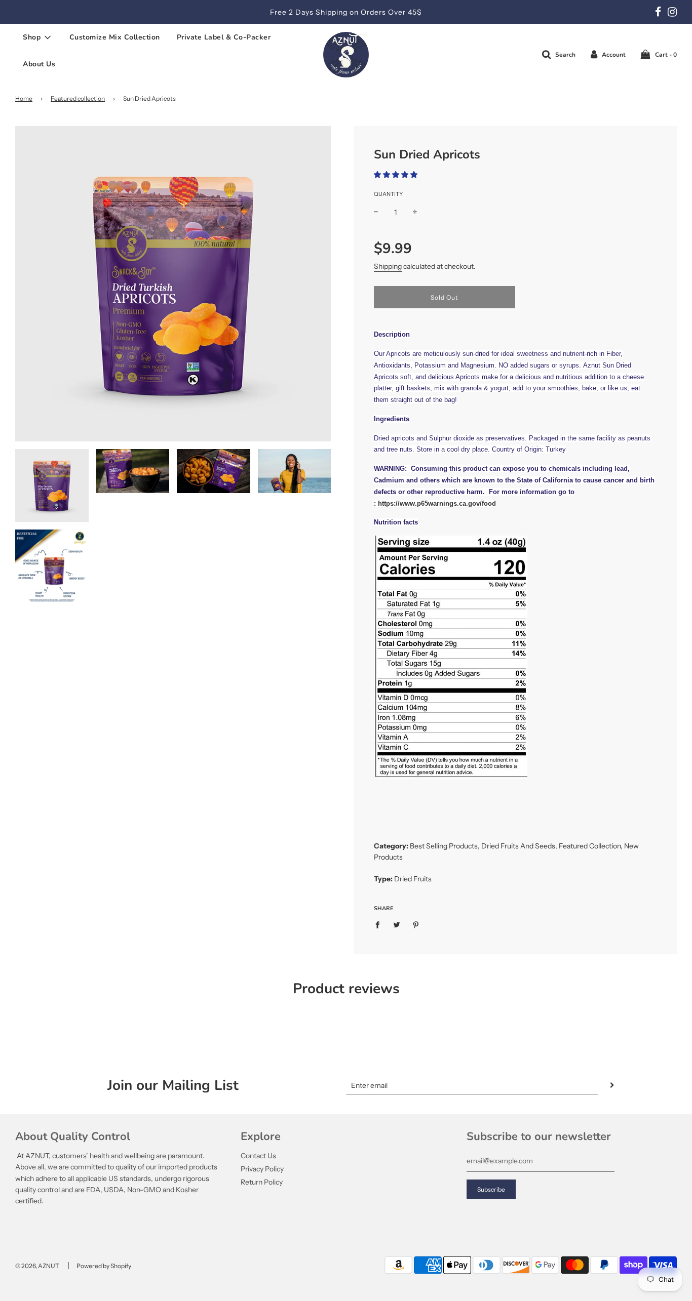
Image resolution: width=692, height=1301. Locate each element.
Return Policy (262, 1182)
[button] (395, 174)
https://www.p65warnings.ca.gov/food (437, 503)
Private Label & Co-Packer (224, 37)
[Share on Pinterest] (416, 924)
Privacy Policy (262, 1168)
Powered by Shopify (103, 1266)
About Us (39, 64)
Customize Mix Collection (114, 37)
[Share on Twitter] (397, 924)
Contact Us (258, 1155)
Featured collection (78, 98)
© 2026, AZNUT (37, 1266)
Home (23, 98)
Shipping (388, 266)
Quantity (388, 193)
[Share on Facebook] (380, 924)
